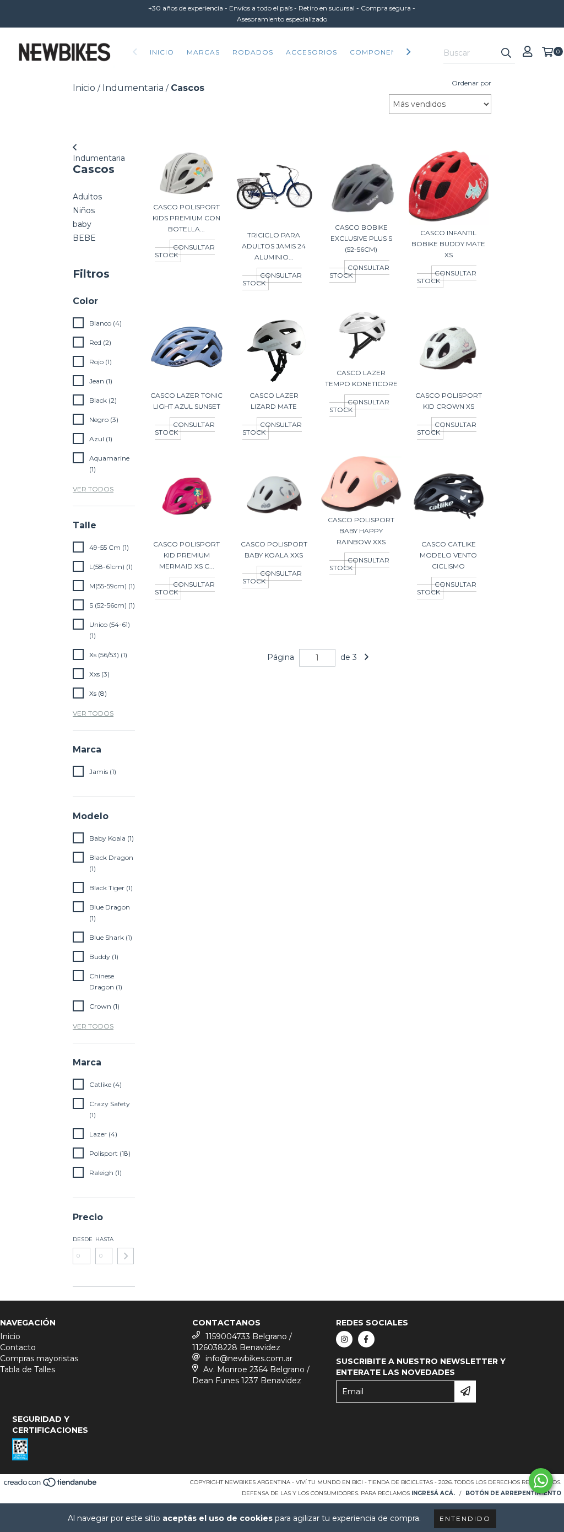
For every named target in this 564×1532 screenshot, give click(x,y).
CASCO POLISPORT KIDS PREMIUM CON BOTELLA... (186, 218)
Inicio (162, 52)
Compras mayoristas (39, 1358)
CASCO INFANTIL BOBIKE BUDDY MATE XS (448, 244)
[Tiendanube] (51, 1485)
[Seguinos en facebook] (366, 1339)
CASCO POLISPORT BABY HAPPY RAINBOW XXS (361, 531)
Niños (84, 210)
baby (82, 224)
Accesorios (311, 52)
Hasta (104, 1239)
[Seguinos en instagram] (344, 1339)
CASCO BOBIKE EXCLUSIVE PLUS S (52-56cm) (361, 238)
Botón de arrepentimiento (513, 1493)
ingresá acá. (433, 1493)
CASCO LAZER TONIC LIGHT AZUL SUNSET (186, 400)
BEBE (84, 238)
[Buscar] (506, 53)
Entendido (465, 1518)
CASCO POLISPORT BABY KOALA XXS (274, 549)
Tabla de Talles (27, 1369)
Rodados (252, 52)
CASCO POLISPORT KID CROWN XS (448, 400)
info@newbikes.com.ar (248, 1358)
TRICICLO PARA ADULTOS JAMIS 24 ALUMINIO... (274, 246)
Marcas (203, 52)
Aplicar (125, 1256)
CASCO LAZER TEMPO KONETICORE (361, 378)
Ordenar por (471, 83)
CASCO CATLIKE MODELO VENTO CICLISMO (448, 555)
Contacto (18, 1347)
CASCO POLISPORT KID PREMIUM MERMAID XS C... (186, 555)
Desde (81, 1239)
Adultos (87, 197)
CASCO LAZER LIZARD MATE (274, 400)
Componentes (380, 52)
